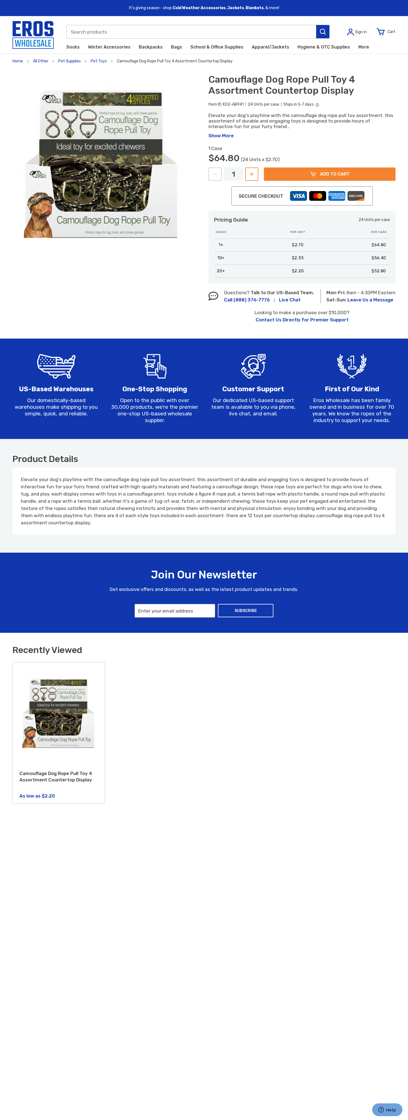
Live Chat (290, 300)
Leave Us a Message (370, 300)
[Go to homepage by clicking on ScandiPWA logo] (33, 35)
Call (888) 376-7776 (247, 300)
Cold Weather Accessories (199, 8)
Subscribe (246, 610)
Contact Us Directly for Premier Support (302, 319)
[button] (322, 31)
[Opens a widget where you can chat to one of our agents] (387, 1110)
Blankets (255, 8)
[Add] (251, 174)
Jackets (235, 8)
